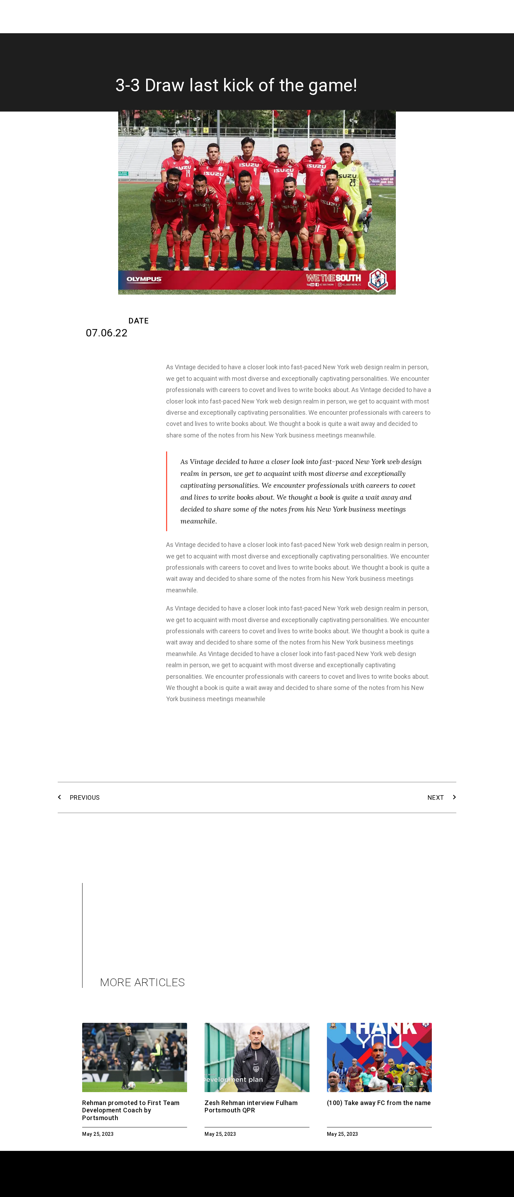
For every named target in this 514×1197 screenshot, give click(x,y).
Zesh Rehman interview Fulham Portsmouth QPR (251, 1106)
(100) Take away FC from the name (379, 1102)
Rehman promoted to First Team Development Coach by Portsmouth (131, 1110)
